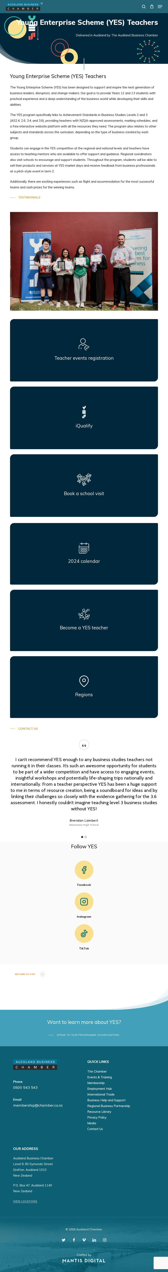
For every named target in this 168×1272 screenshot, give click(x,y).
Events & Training (99, 1077)
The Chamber (97, 1071)
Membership (96, 1083)
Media (91, 1123)
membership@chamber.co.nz (38, 1105)
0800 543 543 (25, 1087)
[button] (160, 7)
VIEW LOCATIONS (25, 1201)
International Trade (101, 1094)
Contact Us (95, 1129)
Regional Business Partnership (108, 1106)
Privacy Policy (97, 1117)
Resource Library (99, 1112)
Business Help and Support (106, 1100)
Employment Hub (99, 1089)
